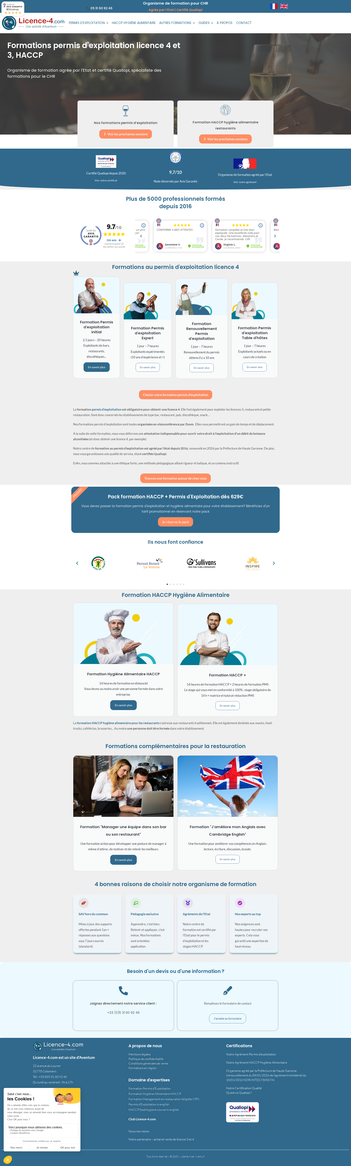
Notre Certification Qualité (244, 1088)
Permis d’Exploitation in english (149, 1104)
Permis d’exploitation (87, 23)
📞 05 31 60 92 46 (99, 8)
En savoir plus (96, 367)
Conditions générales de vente (148, 1063)
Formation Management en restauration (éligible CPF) (164, 1099)
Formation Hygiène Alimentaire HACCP (155, 1094)
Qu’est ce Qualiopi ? (239, 1093)
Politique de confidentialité (146, 1059)
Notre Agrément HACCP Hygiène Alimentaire (256, 1062)
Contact (244, 23)
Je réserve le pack (175, 522)
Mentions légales (140, 1054)
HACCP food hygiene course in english (154, 1110)
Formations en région (142, 1068)
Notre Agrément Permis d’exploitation (251, 1054)
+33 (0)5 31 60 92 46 (53, 1077)
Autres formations (175, 23)
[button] (88, 22)
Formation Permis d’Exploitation (150, 1088)
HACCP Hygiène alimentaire (134, 23)
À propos (225, 23)
